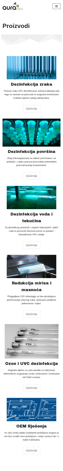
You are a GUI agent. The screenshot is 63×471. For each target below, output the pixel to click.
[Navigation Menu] (56, 6)
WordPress (30, 467)
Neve (5, 467)
